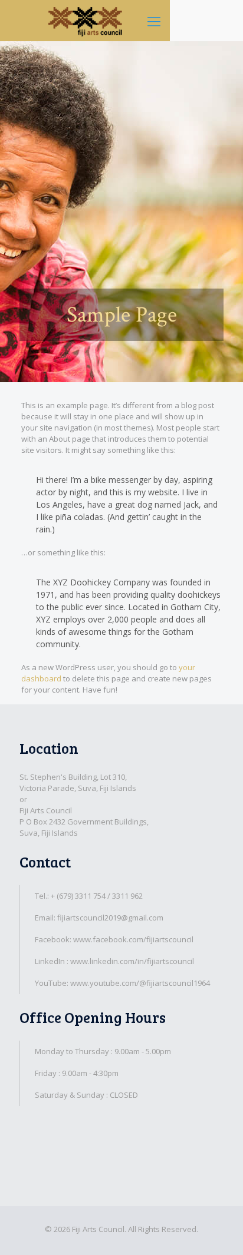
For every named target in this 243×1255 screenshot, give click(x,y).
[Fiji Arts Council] (84, 20)
